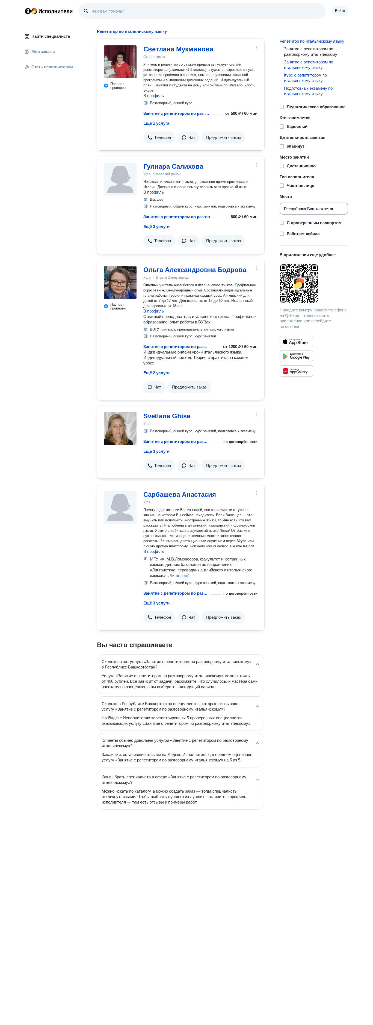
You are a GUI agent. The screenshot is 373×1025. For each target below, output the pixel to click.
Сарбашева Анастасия (179, 494)
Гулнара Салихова (173, 166)
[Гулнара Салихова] (120, 179)
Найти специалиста (50, 36)
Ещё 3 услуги (156, 226)
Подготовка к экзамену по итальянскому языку (308, 91)
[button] (159, 138)
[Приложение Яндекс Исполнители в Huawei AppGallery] (296, 371)
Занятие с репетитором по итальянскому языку (308, 65)
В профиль (153, 95)
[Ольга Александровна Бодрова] (120, 282)
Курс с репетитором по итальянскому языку (305, 78)
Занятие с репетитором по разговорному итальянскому (176, 113)
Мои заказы (43, 51)
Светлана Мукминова (178, 49)
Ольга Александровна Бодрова (194, 269)
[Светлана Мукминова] (120, 61)
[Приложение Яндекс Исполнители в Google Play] (296, 356)
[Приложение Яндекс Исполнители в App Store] (296, 341)
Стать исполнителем (52, 67)
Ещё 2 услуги (156, 372)
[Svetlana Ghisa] (120, 428)
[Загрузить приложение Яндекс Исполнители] (314, 283)
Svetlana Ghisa (166, 416)
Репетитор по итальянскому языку (312, 41)
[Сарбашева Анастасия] (120, 507)
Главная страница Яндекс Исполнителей (49, 11)
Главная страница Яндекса (28, 11)
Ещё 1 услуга (156, 123)
